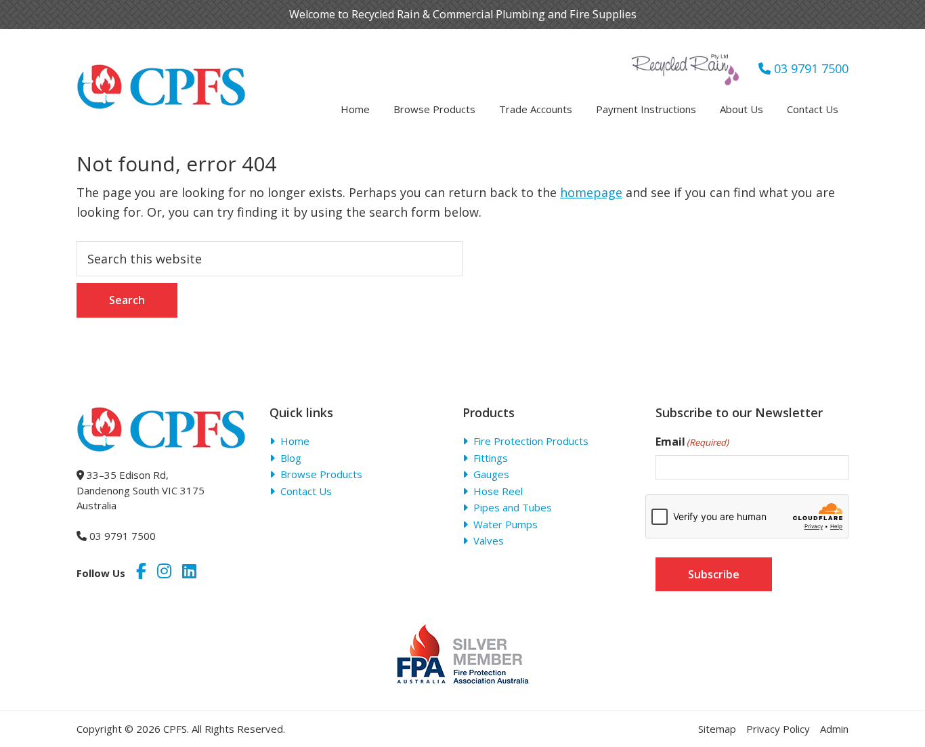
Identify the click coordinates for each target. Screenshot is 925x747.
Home (294, 441)
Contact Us (306, 491)
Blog (290, 458)
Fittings (490, 458)
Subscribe (713, 574)
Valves (488, 540)
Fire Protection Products (530, 441)
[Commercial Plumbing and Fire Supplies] (161, 72)
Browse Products (321, 474)
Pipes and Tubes (512, 507)
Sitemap (717, 728)
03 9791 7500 (809, 68)
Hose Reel (498, 491)
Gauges (491, 474)
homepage (591, 192)
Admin (834, 728)
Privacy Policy (778, 728)
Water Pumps (505, 524)
